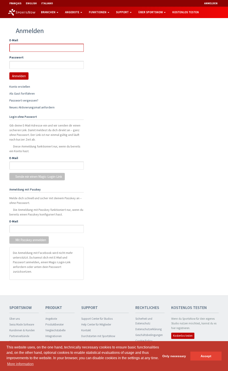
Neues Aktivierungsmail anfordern (32, 107)
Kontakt (86, 330)
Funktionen (98, 12)
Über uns (14, 319)
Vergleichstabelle (55, 330)
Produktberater (54, 324)
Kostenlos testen (185, 12)
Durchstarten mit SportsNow (98, 336)
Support (122, 12)
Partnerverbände (19, 336)
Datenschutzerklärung (148, 329)
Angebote (72, 12)
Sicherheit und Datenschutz (143, 321)
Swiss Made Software (21, 324)
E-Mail (13, 40)
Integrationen (53, 336)
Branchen (48, 12)
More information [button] (20, 364)
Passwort (16, 57)
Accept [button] (206, 356)
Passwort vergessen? (23, 100)
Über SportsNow (150, 12)
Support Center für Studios (97, 319)
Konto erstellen (19, 87)
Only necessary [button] (174, 356)
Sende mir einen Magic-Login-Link (38, 176)
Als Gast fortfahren (22, 93)
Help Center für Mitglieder (96, 324)
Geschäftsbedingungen (149, 335)
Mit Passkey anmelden (30, 240)
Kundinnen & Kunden (22, 330)
